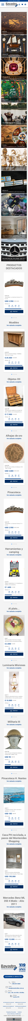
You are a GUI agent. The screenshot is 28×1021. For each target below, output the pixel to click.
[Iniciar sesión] (25, 4)
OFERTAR (15, 311)
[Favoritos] (22, 4)
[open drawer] (1, 4)
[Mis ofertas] (19, 4)
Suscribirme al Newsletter (13, 976)
